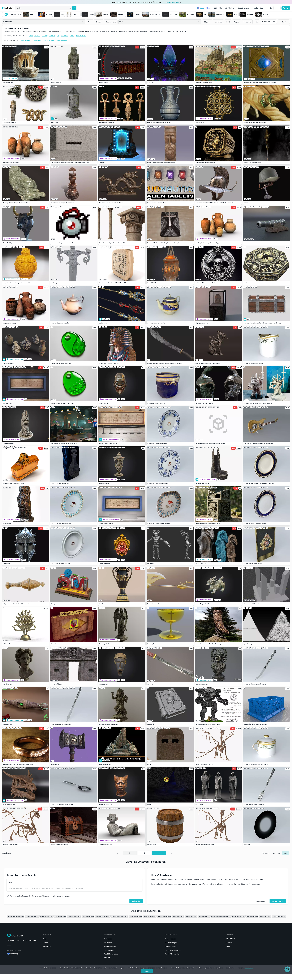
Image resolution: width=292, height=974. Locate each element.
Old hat (149, 764)
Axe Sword (150, 684)
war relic (246, 203)
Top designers (230, 938)
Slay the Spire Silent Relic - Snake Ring (255, 122)
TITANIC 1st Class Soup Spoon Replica (62, 804)
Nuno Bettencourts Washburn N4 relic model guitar (258, 443)
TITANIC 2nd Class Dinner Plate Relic (157, 483)
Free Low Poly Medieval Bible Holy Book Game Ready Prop (164, 243)
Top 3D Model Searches (172, 950)
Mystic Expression (104, 684)
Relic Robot (150, 563)
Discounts (107, 958)
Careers (45, 943)
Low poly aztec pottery (9, 323)
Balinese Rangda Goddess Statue (108, 724)
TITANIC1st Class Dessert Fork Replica (254, 804)
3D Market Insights (171, 943)
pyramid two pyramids (250, 644)
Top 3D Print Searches (172, 954)
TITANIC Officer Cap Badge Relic (253, 563)
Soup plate (247, 844)
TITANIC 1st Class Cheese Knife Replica (255, 684)
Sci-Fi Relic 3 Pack (201, 563)
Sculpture (64, 36)
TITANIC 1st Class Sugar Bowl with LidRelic (256, 764)
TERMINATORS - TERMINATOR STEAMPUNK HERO (258, 403)
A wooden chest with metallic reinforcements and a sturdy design (263, 323)
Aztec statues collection (9, 122)
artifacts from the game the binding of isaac (63, 243)
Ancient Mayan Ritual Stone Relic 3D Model (208, 523)
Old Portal (102, 162)
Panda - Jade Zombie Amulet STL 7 (61, 363)
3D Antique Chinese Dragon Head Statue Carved (16, 203)
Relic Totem (54, 122)
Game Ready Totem (8, 443)
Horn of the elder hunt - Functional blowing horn (210, 644)
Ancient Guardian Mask (105, 804)
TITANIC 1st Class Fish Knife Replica (61, 724)
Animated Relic (49, 40)
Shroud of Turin (7, 403)
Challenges (229, 942)
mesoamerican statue (202, 684)
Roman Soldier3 (103, 82)
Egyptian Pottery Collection (11, 162)
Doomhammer (55, 764)
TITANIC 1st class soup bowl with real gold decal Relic (259, 483)
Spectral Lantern (104, 483)
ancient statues (200, 804)
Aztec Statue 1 (7, 523)
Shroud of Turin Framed (106, 523)
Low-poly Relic (25, 40)
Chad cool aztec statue (105, 844)
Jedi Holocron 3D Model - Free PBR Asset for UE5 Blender (260, 82)
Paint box (246, 283)
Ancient (37, 36)
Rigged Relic (37, 40)
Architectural (81, 36)
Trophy (53, 604)
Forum (228, 946)
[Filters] (257, 21)
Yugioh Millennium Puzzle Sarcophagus (255, 724)
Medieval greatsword (57, 283)
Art (58, 36)
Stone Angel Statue (104, 644)
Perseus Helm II (7, 563)
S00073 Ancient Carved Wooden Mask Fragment (161, 162)
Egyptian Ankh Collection (106, 122)
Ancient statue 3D (56, 82)
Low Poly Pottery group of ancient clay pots (208, 243)
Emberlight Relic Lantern (154, 283)
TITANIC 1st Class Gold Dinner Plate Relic (255, 523)
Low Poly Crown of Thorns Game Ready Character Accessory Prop (70, 162)
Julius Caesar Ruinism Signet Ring (205, 162)
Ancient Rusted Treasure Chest (60, 844)
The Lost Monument (8, 82)
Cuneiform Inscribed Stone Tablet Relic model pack (114, 283)
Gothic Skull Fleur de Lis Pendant (205, 283)
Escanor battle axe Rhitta (154, 604)
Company (46, 935)
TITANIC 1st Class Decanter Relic (60, 483)
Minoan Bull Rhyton (8, 243)
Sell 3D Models (170, 935)
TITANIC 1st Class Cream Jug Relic (253, 363)
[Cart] (270, 8)
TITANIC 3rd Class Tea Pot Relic (60, 323)
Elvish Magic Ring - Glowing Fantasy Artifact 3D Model (18, 764)
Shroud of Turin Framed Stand (108, 443)
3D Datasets (108, 943)
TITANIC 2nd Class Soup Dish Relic (157, 443)
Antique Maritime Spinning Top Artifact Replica (16, 604)
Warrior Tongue (103, 403)
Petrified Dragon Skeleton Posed (205, 764)
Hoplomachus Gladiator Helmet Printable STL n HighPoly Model (214, 203)
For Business (108, 939)
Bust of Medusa (7, 684)
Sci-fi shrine (150, 82)
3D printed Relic (63, 40)
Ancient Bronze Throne (202, 483)
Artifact (52, 36)
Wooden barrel (151, 844)
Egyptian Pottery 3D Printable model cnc (159, 122)
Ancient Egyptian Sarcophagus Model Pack (15, 483)
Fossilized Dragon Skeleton (10, 844)
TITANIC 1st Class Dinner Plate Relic (61, 523)
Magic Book (150, 724)
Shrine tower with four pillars (252, 604)
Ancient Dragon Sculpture (203, 604)
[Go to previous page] (130, 853)
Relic (31, 36)
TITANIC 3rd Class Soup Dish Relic (60, 563)
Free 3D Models (109, 950)
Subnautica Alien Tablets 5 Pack (156, 203)
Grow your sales (170, 939)
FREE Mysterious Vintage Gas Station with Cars (64, 443)
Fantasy (45, 36)
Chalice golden (151, 644)
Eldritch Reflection (104, 563)
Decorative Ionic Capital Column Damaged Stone (113, 243)
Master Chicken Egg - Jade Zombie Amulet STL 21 (65, 403)
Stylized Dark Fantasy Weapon (252, 162)
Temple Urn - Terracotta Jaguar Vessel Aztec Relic (17, 283)
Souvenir (53, 644)
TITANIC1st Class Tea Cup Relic (156, 403)
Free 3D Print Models (111, 954)
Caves (149, 804)
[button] (70, 8)
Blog (44, 939)
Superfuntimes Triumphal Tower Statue (62, 203)
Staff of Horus (103, 323)
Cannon (246, 243)
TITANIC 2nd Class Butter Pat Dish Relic (158, 523)
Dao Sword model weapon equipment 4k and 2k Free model (164, 363)
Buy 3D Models (108, 935)
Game (72, 36)
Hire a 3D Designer (110, 946)
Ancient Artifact (7, 724)
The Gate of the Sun (56, 684)
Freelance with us (171, 946)
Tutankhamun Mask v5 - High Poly (109, 363)
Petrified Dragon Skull (9, 804)
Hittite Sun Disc (200, 122)
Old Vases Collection (8, 363)
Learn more (249, 968)
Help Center (47, 946)
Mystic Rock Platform (105, 764)
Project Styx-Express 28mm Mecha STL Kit (208, 724)
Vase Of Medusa (103, 604)
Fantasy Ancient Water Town (204, 82)
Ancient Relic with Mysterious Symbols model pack (210, 443)
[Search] (74, 8)
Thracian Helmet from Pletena (204, 403)
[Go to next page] (159, 853)
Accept (147, 971)
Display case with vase (202, 323)
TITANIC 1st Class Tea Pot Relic (156, 323)
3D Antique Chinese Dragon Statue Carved (111, 203)
